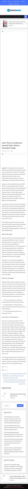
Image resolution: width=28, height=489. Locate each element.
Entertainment (16, 1)
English (4, 1)
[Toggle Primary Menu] (25, 16)
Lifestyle (11, 4)
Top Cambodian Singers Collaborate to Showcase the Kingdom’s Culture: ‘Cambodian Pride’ (18, 477)
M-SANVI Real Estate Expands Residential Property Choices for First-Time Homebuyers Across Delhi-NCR (13, 434)
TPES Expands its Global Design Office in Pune (18, 395)
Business (9, 1)
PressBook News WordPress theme (16, 487)
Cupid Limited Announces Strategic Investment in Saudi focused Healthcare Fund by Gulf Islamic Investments (17, 22)
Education (16, 4)
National (23, 1)
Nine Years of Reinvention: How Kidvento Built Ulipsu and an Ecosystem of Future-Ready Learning (14, 427)
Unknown (6, 464)
